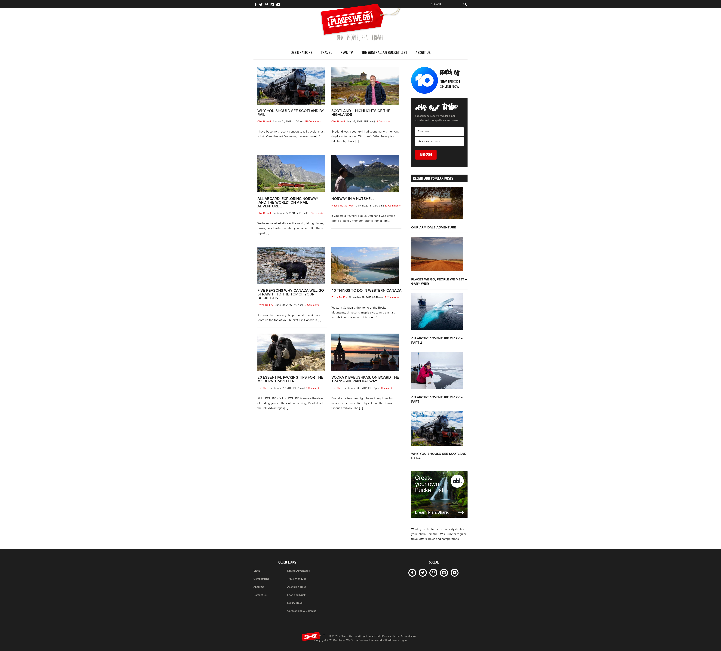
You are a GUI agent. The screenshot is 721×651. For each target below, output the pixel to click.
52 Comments (393, 205)
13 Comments (383, 121)
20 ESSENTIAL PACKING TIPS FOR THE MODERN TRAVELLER (290, 379)
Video (256, 570)
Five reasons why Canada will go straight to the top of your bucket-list (290, 294)
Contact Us (260, 595)
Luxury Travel (295, 602)
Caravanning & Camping (301, 611)
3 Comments (312, 305)
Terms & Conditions (404, 636)
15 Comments (315, 213)
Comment (386, 388)
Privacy (386, 636)
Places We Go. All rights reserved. (360, 636)
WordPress (391, 640)
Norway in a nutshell (352, 199)
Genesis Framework (370, 640)
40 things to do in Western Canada (366, 290)
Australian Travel (297, 586)
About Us (258, 586)
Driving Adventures (298, 570)
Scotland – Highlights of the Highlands (360, 113)
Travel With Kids (296, 578)
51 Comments (313, 121)
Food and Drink (296, 595)
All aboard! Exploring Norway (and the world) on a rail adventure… (287, 203)
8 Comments (392, 297)
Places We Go (360, 22)
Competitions (261, 578)
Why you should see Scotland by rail (290, 113)
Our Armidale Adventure (433, 227)
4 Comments (313, 388)
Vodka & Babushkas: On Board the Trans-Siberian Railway (365, 379)
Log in (403, 640)
